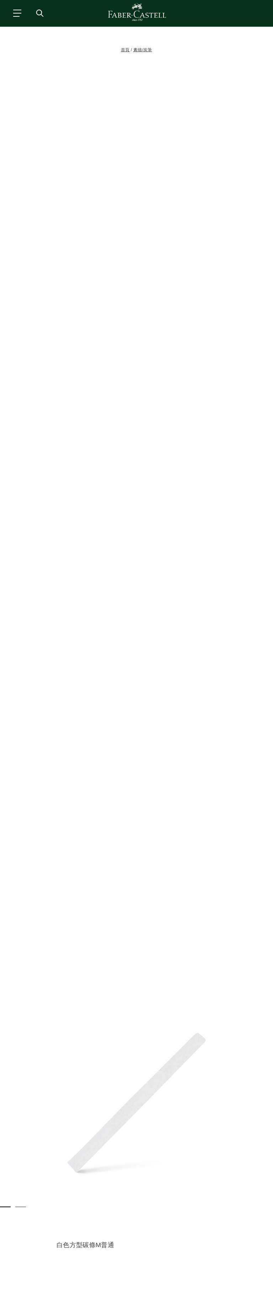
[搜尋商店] (39, 12)
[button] (136, 1102)
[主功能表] (17, 13)
